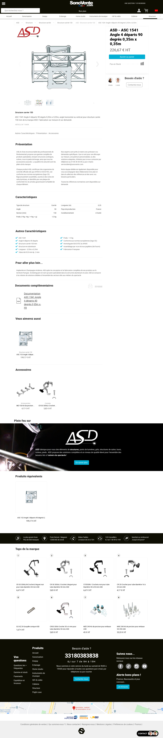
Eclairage (62, 16)
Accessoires (54, 133)
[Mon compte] (139, 10)
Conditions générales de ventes (33, 724)
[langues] (155, 10)
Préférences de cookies (123, 724)
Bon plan (82, 11)
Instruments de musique (98, 16)
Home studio (80, 16)
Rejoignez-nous (88, 724)
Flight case (37, 692)
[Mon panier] (145, 10)
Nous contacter (73, 724)
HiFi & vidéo (116, 16)
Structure (152, 16)
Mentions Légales (104, 724)
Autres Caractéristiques (25, 133)
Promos (138, 724)
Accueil (9, 16)
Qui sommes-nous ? (56, 724)
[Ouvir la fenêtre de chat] (147, 733)
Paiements (18, 676)
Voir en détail (32, 517)
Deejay (44, 16)
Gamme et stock (20, 672)
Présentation (41, 133)
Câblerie (134, 16)
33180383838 (81, 655)
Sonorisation (27, 16)
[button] (97, 64)
